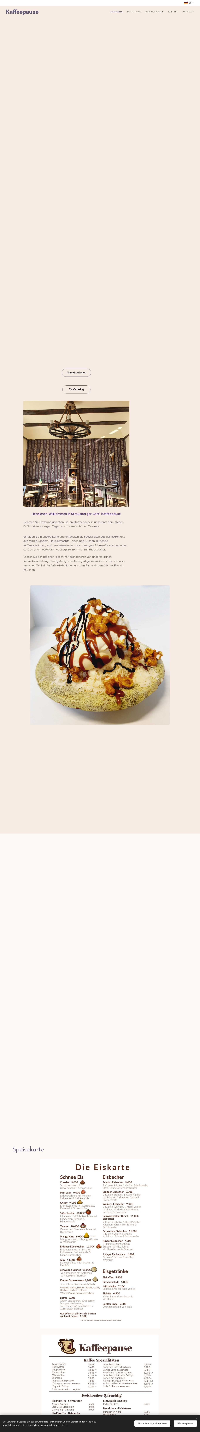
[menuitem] (117, 11)
